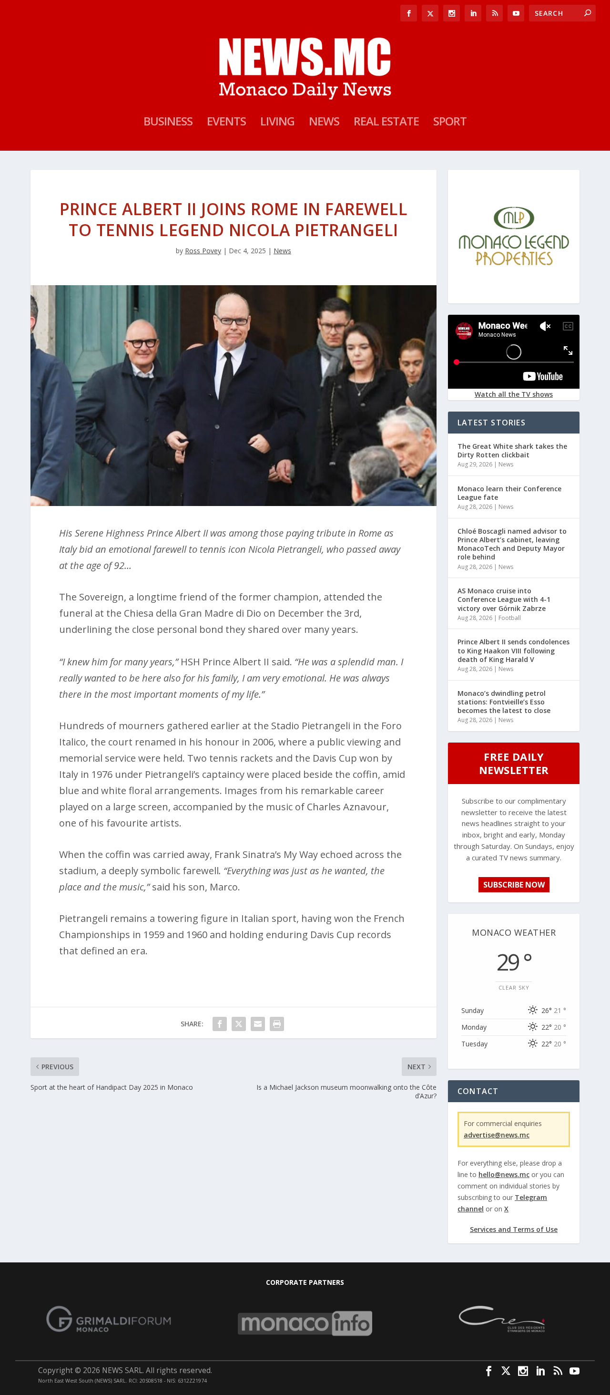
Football (509, 618)
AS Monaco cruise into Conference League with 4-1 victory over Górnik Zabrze (504, 599)
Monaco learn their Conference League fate (509, 493)
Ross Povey (203, 250)
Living (277, 123)
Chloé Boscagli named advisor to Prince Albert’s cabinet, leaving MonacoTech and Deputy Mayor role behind (512, 544)
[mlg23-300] (514, 295)
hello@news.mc (503, 1174)
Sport (450, 123)
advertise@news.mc (496, 1134)
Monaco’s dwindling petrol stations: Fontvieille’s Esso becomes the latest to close (504, 702)
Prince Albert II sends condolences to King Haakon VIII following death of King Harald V (513, 650)
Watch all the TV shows (514, 394)
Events (226, 123)
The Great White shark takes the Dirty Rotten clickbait (512, 450)
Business (168, 123)
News (324, 123)
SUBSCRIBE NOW (514, 884)
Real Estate (386, 123)
